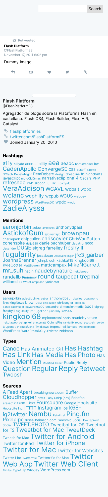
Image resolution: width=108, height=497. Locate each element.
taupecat (67, 276)
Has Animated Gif (42, 349)
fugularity (19, 254)
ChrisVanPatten (84, 238)
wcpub (52, 196)
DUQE (24, 248)
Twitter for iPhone (60, 442)
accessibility (36, 164)
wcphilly (34, 196)
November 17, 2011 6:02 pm (25, 55)
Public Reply (75, 362)
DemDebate (43, 174)
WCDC (86, 190)
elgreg (38, 247)
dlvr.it (41, 398)
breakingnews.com (49, 392)
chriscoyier (55, 239)
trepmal (89, 276)
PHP (96, 178)
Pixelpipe (13, 419)
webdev (80, 196)
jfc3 (79, 255)
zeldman (66, 331)
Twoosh (13, 374)
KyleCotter (12, 265)
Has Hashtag (84, 348)
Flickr (30, 403)
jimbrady (54, 311)
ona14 (73, 178)
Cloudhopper (19, 397)
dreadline (73, 174)
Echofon (78, 398)
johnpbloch (46, 260)
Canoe (11, 348)
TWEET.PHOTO (31, 424)
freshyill (73, 247)
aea (54, 162)
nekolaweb (81, 271)
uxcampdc (63, 183)
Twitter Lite (12, 458)
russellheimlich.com (41, 420)
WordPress (11, 331)
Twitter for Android (62, 436)
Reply (68, 368)
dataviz (91, 170)
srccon (39, 183)
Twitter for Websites (80, 451)
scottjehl (89, 322)
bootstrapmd (84, 164)
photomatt (39, 322)
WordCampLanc (33, 282)
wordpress (18, 201)
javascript (11, 178)
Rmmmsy (29, 277)
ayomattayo (52, 234)
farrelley (54, 248)
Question (17, 368)
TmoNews (42, 326)
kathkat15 (65, 260)
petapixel (25, 322)
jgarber (94, 255)
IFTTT (30, 407)
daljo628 (32, 243)
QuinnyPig (54, 322)
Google (70, 403)
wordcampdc (87, 326)
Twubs (7, 470)
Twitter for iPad (18, 443)
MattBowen (32, 265)
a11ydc (19, 164)
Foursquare (49, 403)
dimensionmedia (72, 306)
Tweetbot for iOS (67, 424)
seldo (100, 322)
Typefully (19, 470)
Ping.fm (78, 414)
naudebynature (53, 271)
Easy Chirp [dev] (58, 398)
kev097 (67, 311)
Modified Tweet (53, 363)
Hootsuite (87, 402)
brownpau (75, 233)
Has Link (17, 354)
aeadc (67, 163)
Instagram (50, 407)
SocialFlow (80, 420)
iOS (65, 408)
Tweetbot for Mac (40, 429)
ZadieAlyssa (24, 208)
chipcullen (30, 238)
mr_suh (13, 270)
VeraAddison (23, 188)
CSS (72, 170)
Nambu (40, 414)
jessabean (45, 256)
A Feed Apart (17, 392)
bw (96, 164)
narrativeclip (54, 178)
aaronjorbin (17, 227)
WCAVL (54, 189)
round (46, 276)
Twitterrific (29, 458)
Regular (44, 368)
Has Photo (80, 354)
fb (82, 174)
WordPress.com (55, 470)
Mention (28, 362)
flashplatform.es (25, 131)
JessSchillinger (64, 256)
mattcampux (54, 265)
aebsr (36, 228)
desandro (9, 248)
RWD (30, 183)
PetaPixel (59, 415)
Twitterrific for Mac (53, 458)
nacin (29, 271)
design (60, 174)
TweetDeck (80, 429)
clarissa (80, 302)
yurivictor (52, 282)
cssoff (81, 170)
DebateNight (23, 174)
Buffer (72, 392)
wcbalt (72, 189)
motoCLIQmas (31, 178)
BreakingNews (13, 302)
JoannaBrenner (19, 260)
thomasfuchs (25, 326)
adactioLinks (31, 298)
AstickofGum (23, 233)
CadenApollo (19, 168)
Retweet (92, 368)
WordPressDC (44, 202)
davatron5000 (82, 243)
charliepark (11, 239)
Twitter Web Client (66, 464)
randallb (12, 277)
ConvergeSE (52, 169)
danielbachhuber (55, 243)
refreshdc (14, 183)
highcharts (94, 174)
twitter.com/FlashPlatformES (37, 136)
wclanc (13, 195)
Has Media (48, 354)
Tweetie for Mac (16, 438)
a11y (8, 163)
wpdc (61, 202)
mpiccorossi (52, 318)
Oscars (85, 178)
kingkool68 (84, 260)
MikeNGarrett (84, 265)
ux (54, 183)
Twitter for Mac (29, 449)
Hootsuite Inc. (13, 408)
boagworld (91, 298)
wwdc (71, 202)
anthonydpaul (69, 227)
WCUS (66, 195)
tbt (48, 183)
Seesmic (64, 420)
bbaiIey (77, 298)
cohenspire (14, 243)
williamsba (12, 281)
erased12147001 (14, 403)
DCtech (8, 174)
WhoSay (33, 470)
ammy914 (48, 228)
